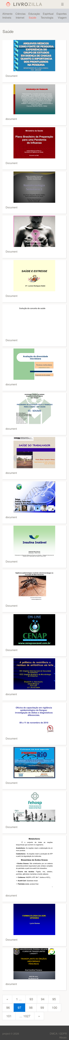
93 (31, 999)
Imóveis (6, 17)
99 (42, 1007)
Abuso (63, 1037)
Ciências (20, 14)
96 (8, 1007)
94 (42, 999)
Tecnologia (47, 17)
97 (19, 1007)
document (11, 119)
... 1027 (24, 1016)
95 (54, 999)
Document (11, 76)
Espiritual (48, 14)
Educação (34, 14)
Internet (20, 17)
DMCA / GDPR (58, 1033)
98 (31, 1007)
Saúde (32, 17)
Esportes (61, 14)
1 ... (19, 999)
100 (54, 1007)
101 (9, 1016)
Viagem (62, 17)
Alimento (7, 14)
